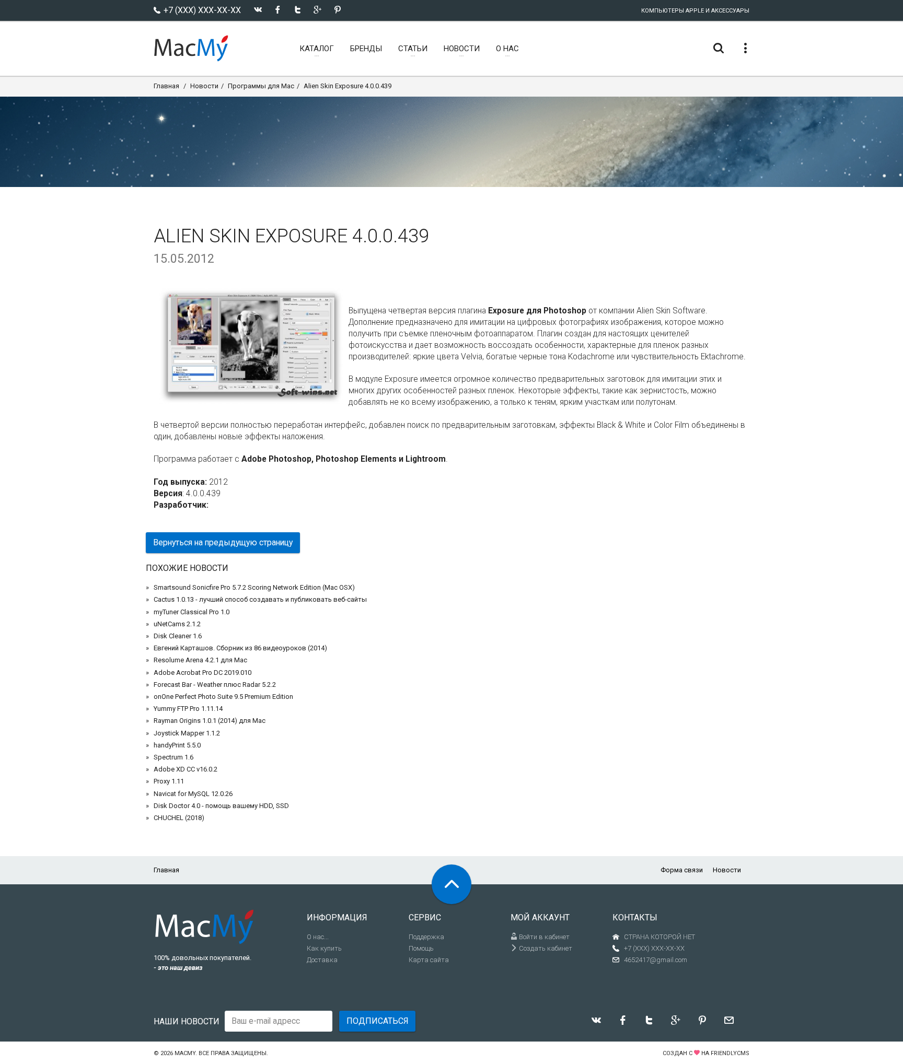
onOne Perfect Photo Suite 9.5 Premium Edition (223, 696)
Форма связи (682, 870)
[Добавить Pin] (337, 10)
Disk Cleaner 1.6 (178, 636)
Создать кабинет (544, 948)
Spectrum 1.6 (173, 757)
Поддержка (426, 937)
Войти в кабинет (543, 937)
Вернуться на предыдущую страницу (223, 542)
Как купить (324, 948)
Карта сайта (429, 960)
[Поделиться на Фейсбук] (278, 10)
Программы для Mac (261, 86)
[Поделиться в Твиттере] (298, 10)
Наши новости (186, 1021)
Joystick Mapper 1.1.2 (187, 733)
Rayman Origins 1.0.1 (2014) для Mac (209, 720)
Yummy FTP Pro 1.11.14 (188, 708)
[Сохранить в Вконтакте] (258, 10)
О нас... (318, 937)
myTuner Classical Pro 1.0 (191, 612)
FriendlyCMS (730, 1053)
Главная (166, 86)
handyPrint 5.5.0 (177, 745)
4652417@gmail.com (655, 960)
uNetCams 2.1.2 (177, 624)
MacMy (185, 1053)
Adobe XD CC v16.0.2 (185, 769)
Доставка (322, 960)
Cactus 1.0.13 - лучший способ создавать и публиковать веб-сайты (260, 599)
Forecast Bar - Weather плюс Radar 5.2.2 (215, 684)
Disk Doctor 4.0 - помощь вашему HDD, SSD (221, 806)
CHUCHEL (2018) (179, 818)
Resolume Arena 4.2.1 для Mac (200, 660)
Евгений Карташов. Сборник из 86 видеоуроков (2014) (240, 648)
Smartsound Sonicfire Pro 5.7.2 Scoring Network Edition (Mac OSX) (254, 587)
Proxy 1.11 (169, 781)
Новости (204, 86)
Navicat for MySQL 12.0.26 (193, 794)
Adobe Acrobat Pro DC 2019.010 (202, 672)
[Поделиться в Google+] (317, 10)
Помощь (421, 948)
